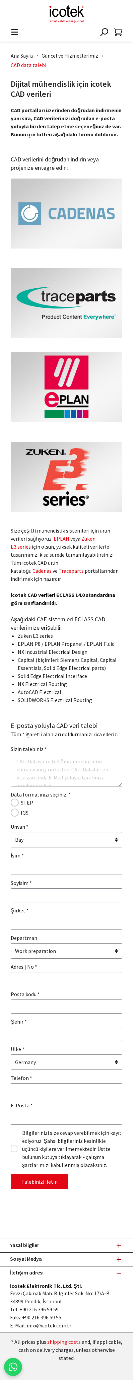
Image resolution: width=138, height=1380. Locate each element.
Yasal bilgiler (24, 1245)
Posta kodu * (25, 994)
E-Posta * (22, 1105)
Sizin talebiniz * (29, 749)
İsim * (17, 855)
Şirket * (20, 910)
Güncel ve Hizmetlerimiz (70, 55)
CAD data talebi (28, 65)
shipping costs (64, 1341)
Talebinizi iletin (39, 1181)
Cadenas (42, 570)
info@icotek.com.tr (49, 1325)
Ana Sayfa (22, 55)
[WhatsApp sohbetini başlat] (13, 1367)
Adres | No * (24, 966)
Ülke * (17, 1049)
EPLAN (61, 538)
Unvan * (19, 826)
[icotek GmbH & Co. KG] (66, 14)
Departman (24, 938)
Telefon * (21, 1078)
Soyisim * (21, 883)
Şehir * (19, 1021)
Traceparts (71, 570)
